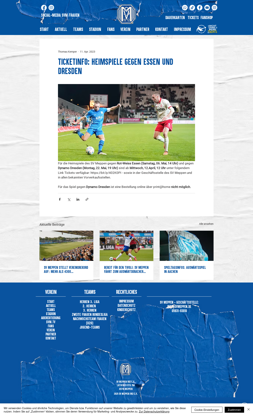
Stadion (51, 314)
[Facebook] (44, 7)
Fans (51, 326)
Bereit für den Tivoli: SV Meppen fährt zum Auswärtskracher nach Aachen (126, 269)
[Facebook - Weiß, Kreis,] (199, 7)
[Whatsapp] (185, 7)
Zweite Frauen (82, 314)
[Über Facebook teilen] (59, 199)
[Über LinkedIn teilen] (78, 199)
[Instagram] (51, 7)
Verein (51, 330)
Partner (51, 334)
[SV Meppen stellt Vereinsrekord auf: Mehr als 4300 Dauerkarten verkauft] (66, 246)
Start (50, 301)
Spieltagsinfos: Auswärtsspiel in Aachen (185, 269)
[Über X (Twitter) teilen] (69, 199)
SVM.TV (50, 322)
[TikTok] (192, 7)
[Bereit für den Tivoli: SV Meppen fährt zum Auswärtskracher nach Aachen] (127, 246)
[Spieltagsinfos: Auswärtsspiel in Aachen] (187, 246)
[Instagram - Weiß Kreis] (214, 7)
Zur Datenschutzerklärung (154, 411)
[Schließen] (248, 409)
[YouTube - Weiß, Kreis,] (207, 7)
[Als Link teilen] (87, 199)
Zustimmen (234, 410)
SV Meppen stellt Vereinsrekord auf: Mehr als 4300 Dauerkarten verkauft (66, 269)
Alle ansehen (206, 223)
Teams (51, 310)
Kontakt (51, 338)
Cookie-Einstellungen (206, 410)
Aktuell (51, 306)
